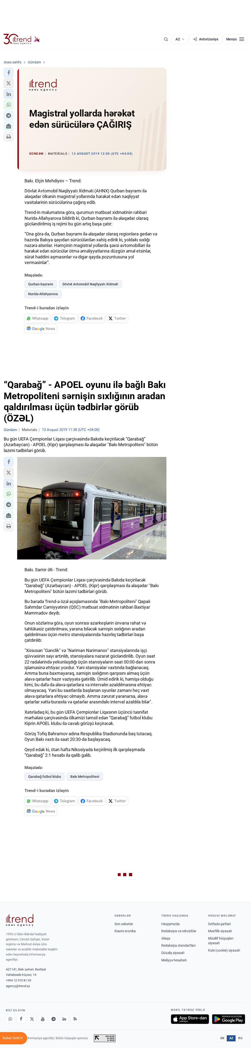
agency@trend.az (18, 986)
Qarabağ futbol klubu (44, 777)
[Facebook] (21, 1019)
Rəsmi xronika (125, 931)
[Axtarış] (166, 39)
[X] (31, 1019)
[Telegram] (53, 1019)
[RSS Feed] (75, 1019)
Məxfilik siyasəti (220, 931)
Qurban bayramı (40, 284)
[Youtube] (42, 1019)
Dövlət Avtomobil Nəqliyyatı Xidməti (90, 284)
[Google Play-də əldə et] (228, 1019)
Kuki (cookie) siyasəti (224, 950)
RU (240, 1038)
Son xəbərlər (123, 924)
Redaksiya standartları (178, 945)
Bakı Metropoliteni (84, 777)
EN (222, 1038)
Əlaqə (165, 938)
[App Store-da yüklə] (190, 1019)
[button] (8, 72)
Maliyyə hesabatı (174, 960)
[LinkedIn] (64, 1019)
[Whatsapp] (10, 1019)
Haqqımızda (170, 924)
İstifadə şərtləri (219, 924)
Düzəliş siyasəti (172, 953)
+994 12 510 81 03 (18, 980)
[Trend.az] (22, 39)
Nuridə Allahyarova (43, 294)
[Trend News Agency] (19, 920)
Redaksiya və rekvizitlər (178, 931)
